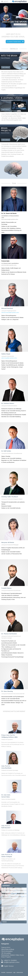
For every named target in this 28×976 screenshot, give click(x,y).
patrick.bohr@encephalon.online (8, 265)
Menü (6, 1)
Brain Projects (6, 957)
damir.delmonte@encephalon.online (9, 219)
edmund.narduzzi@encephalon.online (10, 312)
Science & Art (5, 947)
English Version (9, 966)
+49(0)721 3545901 (10, 960)
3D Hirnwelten (6, 953)
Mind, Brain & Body (7, 949)
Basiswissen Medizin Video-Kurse (12, 955)
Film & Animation (7, 951)
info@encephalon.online (11, 962)
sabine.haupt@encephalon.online (9, 358)
